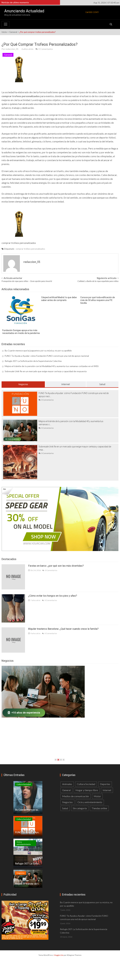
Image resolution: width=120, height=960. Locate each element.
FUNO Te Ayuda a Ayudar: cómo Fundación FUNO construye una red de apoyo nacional (47, 355)
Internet (65, 384)
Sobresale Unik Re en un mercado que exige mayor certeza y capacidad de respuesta (46, 371)
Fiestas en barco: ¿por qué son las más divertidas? (56, 565)
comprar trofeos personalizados (30, 249)
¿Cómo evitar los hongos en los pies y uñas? (52, 595)
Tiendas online (99, 808)
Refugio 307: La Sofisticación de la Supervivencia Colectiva (33, 361)
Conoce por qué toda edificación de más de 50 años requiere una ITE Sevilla (97, 300)
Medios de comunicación (75, 796)
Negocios (23, 384)
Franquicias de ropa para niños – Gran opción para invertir (27, 281)
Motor (97, 796)
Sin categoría (80, 808)
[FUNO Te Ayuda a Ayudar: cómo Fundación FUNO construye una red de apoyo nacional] (20, 403)
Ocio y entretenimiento (24, 843)
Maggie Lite (59, 955)
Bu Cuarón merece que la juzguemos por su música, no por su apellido (38, 350)
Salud (102, 384)
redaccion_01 (11, 49)
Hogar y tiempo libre (86, 790)
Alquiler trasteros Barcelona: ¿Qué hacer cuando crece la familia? (63, 628)
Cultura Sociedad (24, 784)
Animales (67, 784)
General (13, 32)
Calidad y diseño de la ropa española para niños (98, 281)
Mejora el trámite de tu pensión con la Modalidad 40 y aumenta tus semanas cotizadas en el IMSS (52, 366)
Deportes (105, 784)
